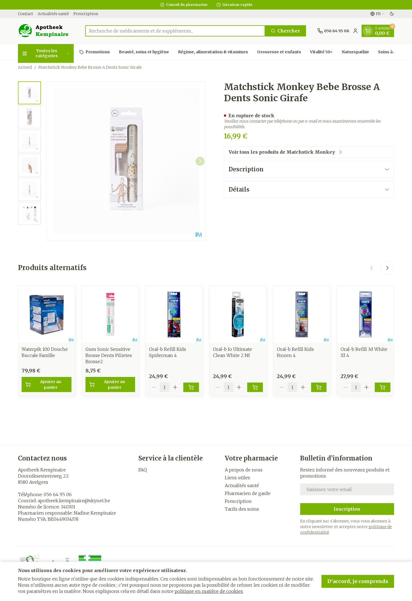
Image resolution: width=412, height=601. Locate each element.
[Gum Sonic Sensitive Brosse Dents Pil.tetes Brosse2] (110, 314)
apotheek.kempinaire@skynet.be (74, 500)
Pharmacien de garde (247, 493)
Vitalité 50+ (321, 51)
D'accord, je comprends (357, 581)
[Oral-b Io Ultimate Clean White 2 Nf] (238, 314)
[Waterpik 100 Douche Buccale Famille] (46, 314)
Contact (25, 13)
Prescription (85, 13)
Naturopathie (355, 51)
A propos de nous (244, 470)
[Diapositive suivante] (387, 268)
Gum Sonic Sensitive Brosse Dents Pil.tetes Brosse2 (108, 355)
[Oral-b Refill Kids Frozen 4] (302, 314)
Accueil (25, 67)
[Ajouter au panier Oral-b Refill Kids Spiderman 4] (191, 387)
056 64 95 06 (58, 494)
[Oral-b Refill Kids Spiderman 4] (174, 314)
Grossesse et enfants (279, 51)
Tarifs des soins (242, 509)
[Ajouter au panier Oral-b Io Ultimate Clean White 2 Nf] (255, 387)
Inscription (347, 509)
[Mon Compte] (355, 31)
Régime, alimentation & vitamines (213, 51)
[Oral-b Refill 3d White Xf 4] (365, 314)
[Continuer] (200, 161)
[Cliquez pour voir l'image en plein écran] (126, 161)
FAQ (142, 470)
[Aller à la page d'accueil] (46, 30)
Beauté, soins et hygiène (144, 51)
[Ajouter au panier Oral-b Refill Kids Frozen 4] (319, 387)
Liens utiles (237, 477)
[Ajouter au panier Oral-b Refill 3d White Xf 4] (382, 387)
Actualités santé (53, 13)
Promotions (97, 51)
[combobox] (175, 30)
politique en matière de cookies (209, 591)
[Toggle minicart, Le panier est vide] (368, 31)
